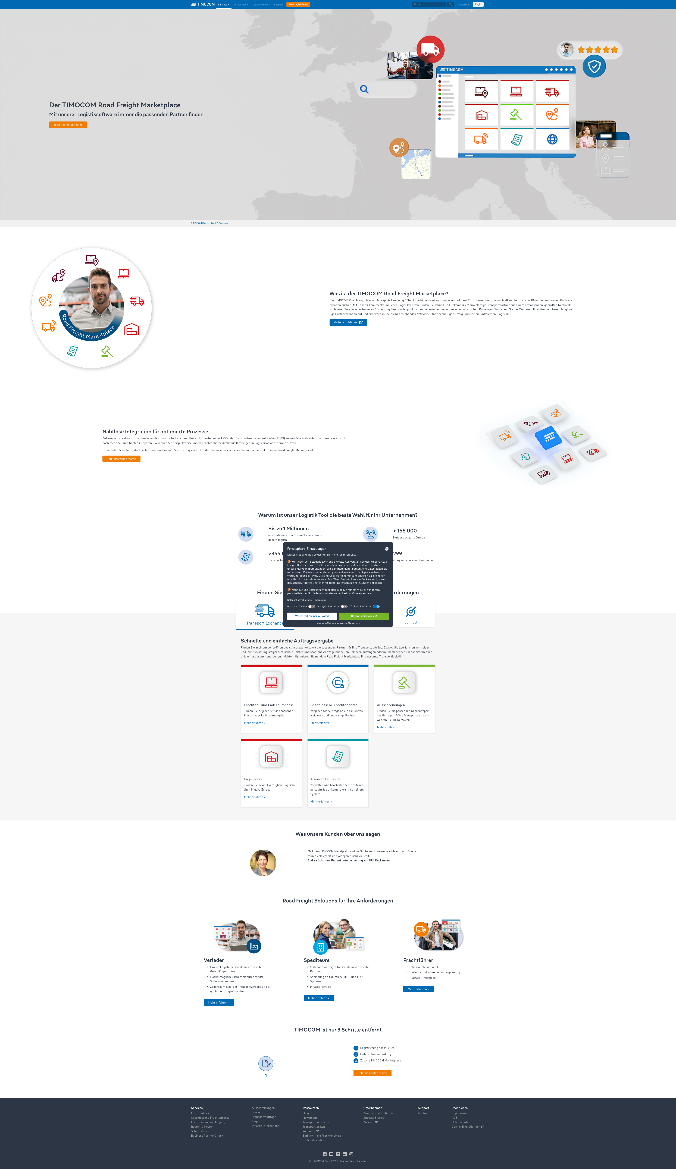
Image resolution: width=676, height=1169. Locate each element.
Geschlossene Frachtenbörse (210, 1117)
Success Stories (373, 1117)
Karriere (368, 1122)
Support (278, 5)
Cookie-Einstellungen (466, 1126)
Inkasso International (266, 1125)
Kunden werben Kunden (379, 1113)
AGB (454, 1117)
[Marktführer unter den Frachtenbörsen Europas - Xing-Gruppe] (338, 1154)
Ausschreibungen (263, 1108)
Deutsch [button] (462, 5)
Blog (306, 1113)
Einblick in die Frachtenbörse (322, 1135)
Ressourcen (240, 5)
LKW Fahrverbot (313, 1140)
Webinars (309, 1131)
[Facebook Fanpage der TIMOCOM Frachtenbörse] (325, 1154)
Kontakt (423, 1113)
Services (222, 5)
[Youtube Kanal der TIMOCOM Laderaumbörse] (331, 1154)
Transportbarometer (316, 1122)
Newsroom (310, 1117)
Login (478, 4)
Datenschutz (460, 1122)
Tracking (257, 1112)
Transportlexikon (314, 1126)
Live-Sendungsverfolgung (208, 1122)
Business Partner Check (207, 1135)
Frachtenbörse (200, 1113)
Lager (256, 1121)
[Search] (450, 5)
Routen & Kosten (202, 1126)
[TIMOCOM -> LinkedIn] (345, 1154)
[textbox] (433, 5)
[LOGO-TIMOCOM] (203, 4)
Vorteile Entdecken (346, 322)
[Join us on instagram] (351, 1154)
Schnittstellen (200, 1131)
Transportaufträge (264, 1116)
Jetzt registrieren (298, 4)
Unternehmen (260, 5)
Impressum (459, 1113)
